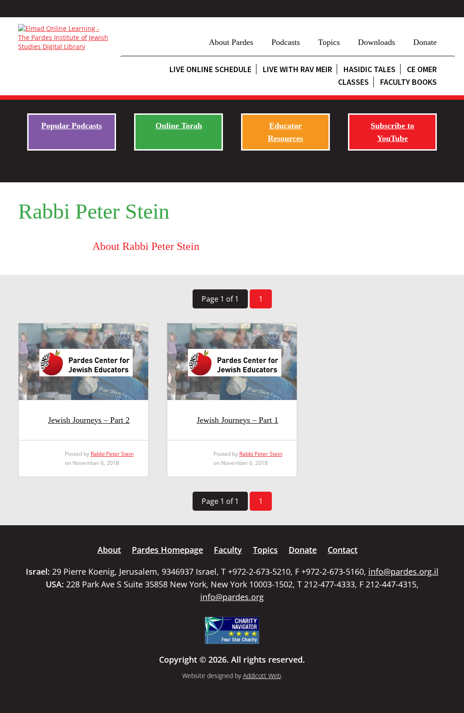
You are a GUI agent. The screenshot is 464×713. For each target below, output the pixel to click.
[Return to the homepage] (64, 37)
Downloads (376, 42)
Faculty (228, 549)
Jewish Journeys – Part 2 (89, 420)
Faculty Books (408, 82)
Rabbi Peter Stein (112, 454)
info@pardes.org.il (403, 571)
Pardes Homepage (167, 549)
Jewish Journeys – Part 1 (237, 420)
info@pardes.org (232, 596)
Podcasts (285, 42)
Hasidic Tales (369, 69)
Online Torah (178, 125)
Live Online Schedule (210, 69)
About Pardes (231, 42)
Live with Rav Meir (297, 69)
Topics (329, 42)
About (109, 549)
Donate (425, 42)
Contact (343, 549)
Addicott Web (262, 675)
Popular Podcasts (71, 125)
